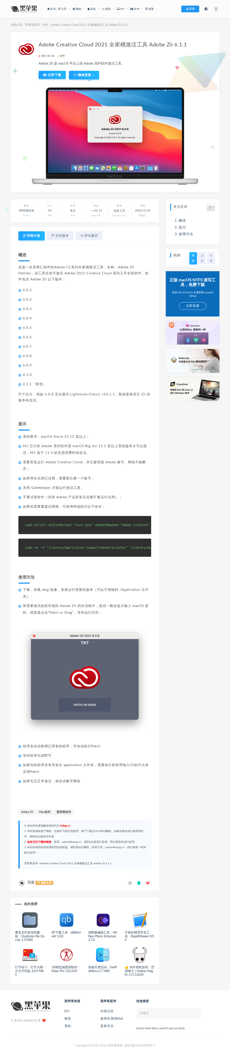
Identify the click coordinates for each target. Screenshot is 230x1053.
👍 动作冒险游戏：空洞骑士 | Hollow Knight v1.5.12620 (139, 971)
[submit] (196, 1013)
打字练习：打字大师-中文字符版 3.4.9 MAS (29, 971)
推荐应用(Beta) (111, 1018)
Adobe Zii (27, 812)
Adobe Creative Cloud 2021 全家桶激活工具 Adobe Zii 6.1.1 (76, 863)
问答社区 (107, 1011)
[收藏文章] (129, 883)
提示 (182, 227)
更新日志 (107, 1026)
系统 (67, 1026)
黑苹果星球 (32, 25)
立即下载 (54, 75)
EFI (67, 1011)
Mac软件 (45, 812)
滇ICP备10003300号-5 (139, 1045)
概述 (182, 220)
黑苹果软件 (64, 812)
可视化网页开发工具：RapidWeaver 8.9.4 (139, 936)
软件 (45, 25)
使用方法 (186, 234)
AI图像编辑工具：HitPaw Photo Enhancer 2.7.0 (102, 936)
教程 (67, 1018)
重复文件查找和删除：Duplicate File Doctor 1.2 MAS (29, 936)
